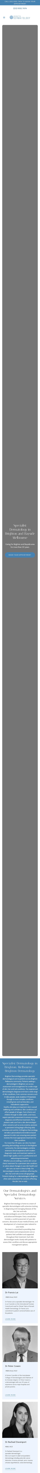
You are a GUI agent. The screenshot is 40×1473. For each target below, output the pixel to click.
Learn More (10, 1319)
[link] (20, 17)
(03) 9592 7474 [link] (20, 8)
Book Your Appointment (20, 555)
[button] (5, 17)
